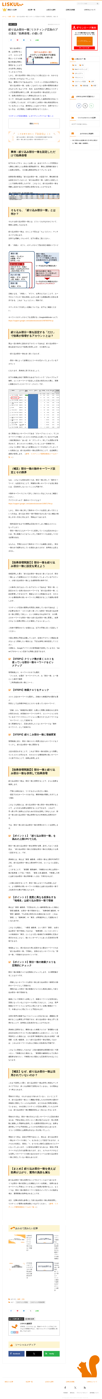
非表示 (36, 123)
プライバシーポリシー (82, 1392)
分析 (76, 85)
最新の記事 (30, 1319)
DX (75, 65)
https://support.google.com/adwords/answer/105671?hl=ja (30, 504)
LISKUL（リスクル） (27, 1326)
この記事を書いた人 (17, 1319)
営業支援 (85, 85)
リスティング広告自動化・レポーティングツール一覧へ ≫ (30, 116)
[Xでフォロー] (34, 1354)
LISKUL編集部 (26, 1324)
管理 (94, 85)
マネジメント (79, 77)
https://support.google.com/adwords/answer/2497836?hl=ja (30, 321)
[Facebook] (14, 1332)
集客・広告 (21, 1299)
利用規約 (65, 1392)
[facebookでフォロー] (78, 105)
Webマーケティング (81, 69)
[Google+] (17, 1332)
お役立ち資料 (51, 10)
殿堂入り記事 (12, 10)
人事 (92, 81)
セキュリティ (79, 73)
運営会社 (72, 1392)
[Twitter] (12, 1332)
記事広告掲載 (70, 10)
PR (83, 65)
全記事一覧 (31, 10)
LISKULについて (90, 10)
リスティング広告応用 (37, 1302)
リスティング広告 (22, 1302)
